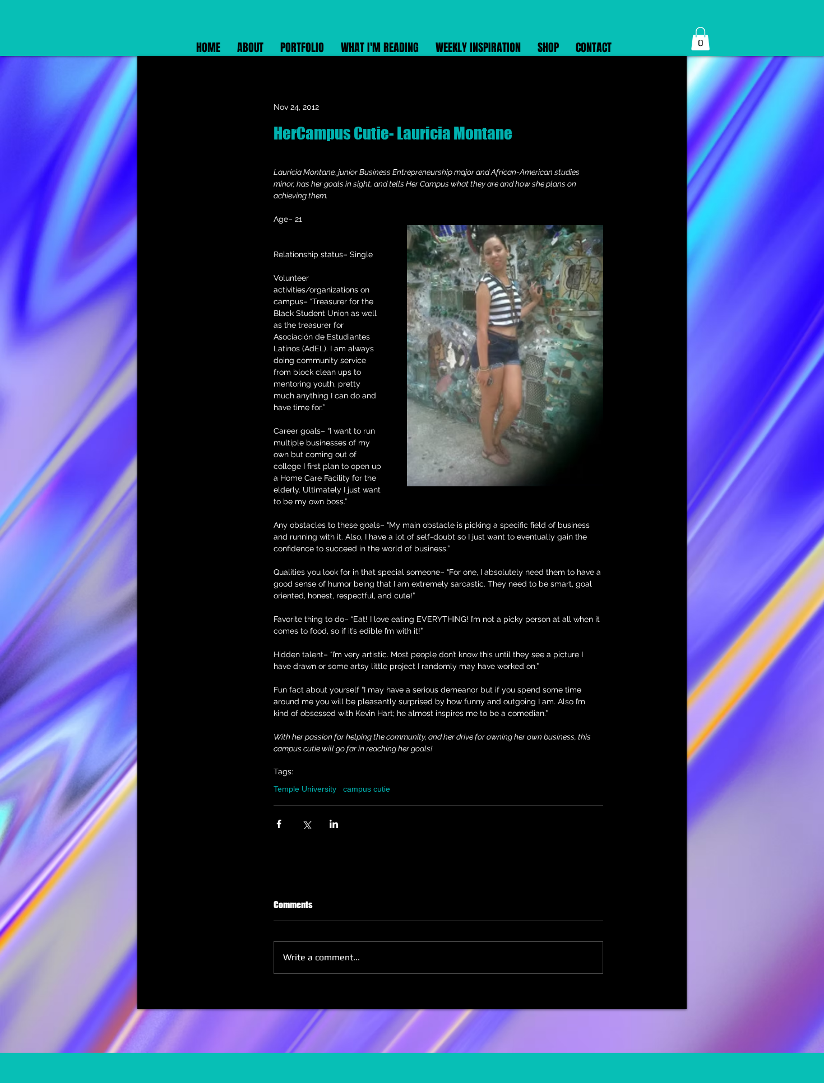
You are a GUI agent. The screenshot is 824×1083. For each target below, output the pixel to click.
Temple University (305, 788)
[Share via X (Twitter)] (306, 824)
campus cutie (366, 788)
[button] (700, 38)
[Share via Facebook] (279, 824)
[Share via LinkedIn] (333, 824)
